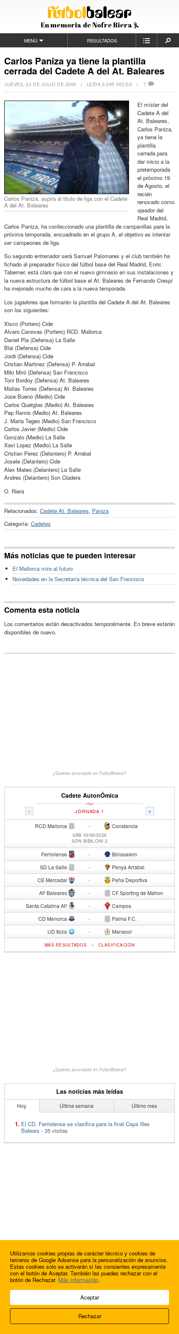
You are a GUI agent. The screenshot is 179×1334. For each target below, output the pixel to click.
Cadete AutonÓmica (89, 795)
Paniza (100, 511)
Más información (78, 1280)
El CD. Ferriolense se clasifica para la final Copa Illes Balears (85, 1127)
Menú (30, 40)
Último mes (144, 1105)
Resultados (102, 40)
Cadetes (41, 524)
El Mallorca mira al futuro (42, 568)
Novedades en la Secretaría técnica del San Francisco (78, 579)
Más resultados (66, 945)
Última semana (77, 1105)
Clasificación (116, 945)
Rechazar (89, 1316)
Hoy (21, 1105)
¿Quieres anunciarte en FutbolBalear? (90, 773)
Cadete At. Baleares (64, 511)
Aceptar (89, 1297)
